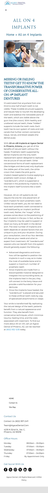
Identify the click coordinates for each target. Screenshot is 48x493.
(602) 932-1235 (13, 329)
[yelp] (10, 469)
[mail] (30, 469)
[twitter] (20, 469)
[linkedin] (25, 469)
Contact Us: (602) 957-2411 (16, 421)
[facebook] (5, 469)
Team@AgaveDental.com (16, 425)
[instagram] (15, 469)
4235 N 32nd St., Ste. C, (14, 429)
